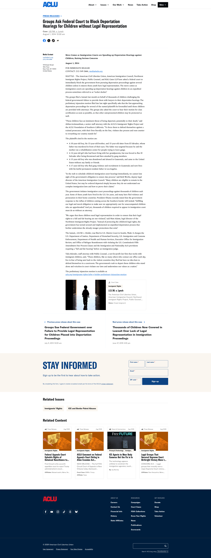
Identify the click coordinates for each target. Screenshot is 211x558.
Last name (150, 362)
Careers (114, 502)
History (114, 516)
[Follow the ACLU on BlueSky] (76, 512)
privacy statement (107, 384)
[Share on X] (48, 41)
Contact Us (115, 507)
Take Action (142, 5)
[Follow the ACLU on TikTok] (64, 512)
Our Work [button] (117, 5)
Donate (157, 502)
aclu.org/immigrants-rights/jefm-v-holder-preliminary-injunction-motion (95, 274)
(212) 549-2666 (47, 59)
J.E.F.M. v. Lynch (56, 31)
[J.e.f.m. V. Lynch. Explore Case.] (106, 295)
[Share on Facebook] (44, 41)
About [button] (91, 5)
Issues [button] (103, 5)
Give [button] (161, 5)
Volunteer (159, 516)
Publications (136, 525)
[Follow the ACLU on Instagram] (57, 512)
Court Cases (136, 507)
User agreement (48, 549)
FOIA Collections (138, 511)
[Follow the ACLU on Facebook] (45, 512)
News (130, 5)
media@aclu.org (48, 57)
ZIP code (133, 380)
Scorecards (135, 529)
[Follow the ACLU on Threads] (70, 512)
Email (132, 371)
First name (133, 362)
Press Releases (51, 16)
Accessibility (89, 549)
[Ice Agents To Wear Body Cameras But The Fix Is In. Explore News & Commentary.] (121, 453)
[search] (165, 546)
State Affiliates (117, 520)
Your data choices (76, 549)
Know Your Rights (138, 516)
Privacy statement (62, 549)
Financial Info (116, 511)
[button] (53, 41)
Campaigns (135, 502)
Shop (153, 5)
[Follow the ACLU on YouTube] (51, 512)
